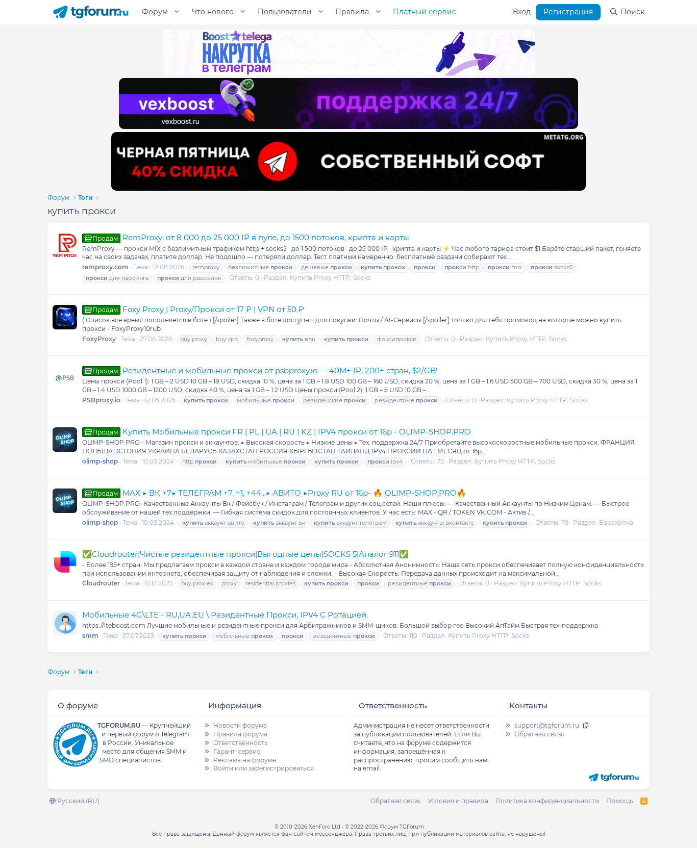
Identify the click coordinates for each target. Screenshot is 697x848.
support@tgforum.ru (546, 725)
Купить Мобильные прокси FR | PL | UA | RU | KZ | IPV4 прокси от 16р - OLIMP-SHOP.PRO (281, 431)
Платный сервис (424, 11)
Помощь (619, 801)
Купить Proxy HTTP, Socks (330, 277)
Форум (155, 11)
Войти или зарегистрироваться (263, 768)
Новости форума (240, 725)
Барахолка (616, 522)
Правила (352, 11)
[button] (177, 12)
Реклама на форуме (244, 760)
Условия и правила (458, 801)
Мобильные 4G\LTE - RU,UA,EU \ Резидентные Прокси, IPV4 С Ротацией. (225, 615)
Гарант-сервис (236, 751)
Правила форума (240, 734)
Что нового (213, 11)
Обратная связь (539, 734)
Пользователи (285, 11)
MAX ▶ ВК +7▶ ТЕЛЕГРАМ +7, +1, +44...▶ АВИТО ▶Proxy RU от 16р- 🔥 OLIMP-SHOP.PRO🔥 (279, 493)
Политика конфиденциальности (547, 801)
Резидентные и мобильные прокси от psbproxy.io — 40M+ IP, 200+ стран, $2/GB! (265, 370)
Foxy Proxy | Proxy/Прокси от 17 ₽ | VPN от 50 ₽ (198, 309)
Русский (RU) (77, 801)
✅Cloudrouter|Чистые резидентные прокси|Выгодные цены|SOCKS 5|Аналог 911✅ (245, 554)
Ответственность (240, 743)
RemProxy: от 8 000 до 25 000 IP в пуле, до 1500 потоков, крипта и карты (250, 237)
